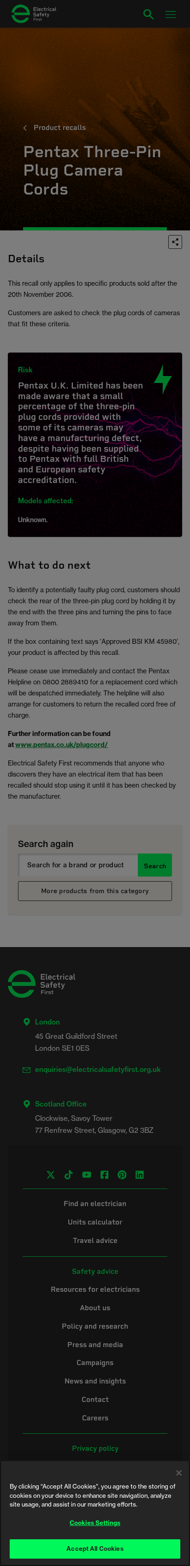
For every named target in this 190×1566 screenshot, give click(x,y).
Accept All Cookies (94, 1548)
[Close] (179, 1473)
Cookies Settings (95, 1522)
